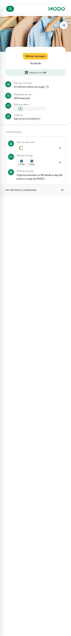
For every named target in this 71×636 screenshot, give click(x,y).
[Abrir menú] (10, 9)
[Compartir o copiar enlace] (64, 25)
